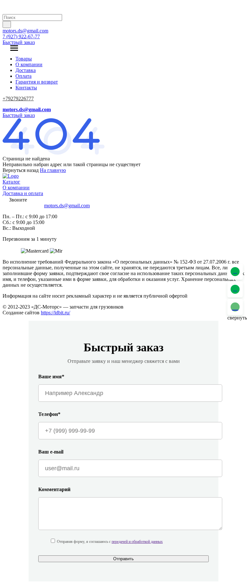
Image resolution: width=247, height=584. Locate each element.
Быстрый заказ (19, 42)
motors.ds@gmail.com (25, 30)
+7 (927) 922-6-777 (23, 205)
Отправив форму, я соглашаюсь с (110, 541)
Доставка (25, 70)
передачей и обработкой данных (137, 541)
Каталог (11, 181)
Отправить (123, 558)
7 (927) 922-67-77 (21, 36)
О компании (28, 64)
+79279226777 (18, 98)
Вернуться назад (21, 170)
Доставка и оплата (23, 193)
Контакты (26, 87)
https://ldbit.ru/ (55, 312)
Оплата (23, 76)
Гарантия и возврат (36, 82)
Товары (23, 58)
